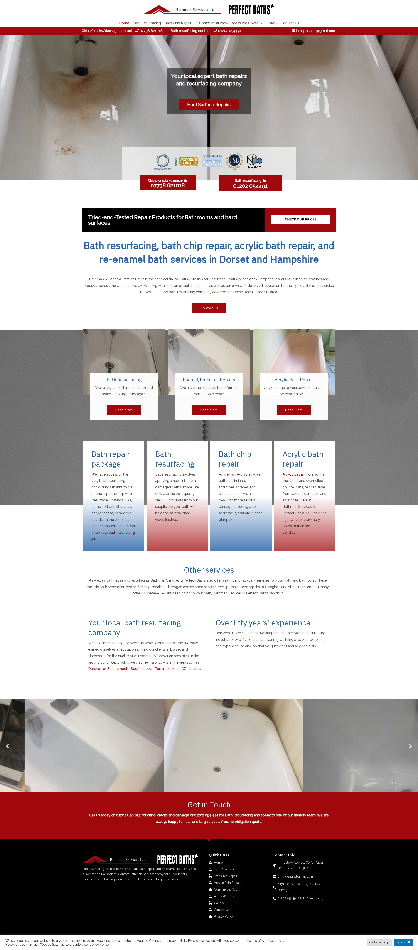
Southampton (142, 669)
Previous (7, 746)
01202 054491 (229, 31)
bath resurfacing (122, 532)
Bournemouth (118, 669)
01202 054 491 (206, 815)
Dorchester (97, 669)
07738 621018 (151, 31)
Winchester (191, 669)
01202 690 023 (128, 815)
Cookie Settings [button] (379, 942)
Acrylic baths (293, 474)
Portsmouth (164, 669)
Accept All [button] (403, 942)
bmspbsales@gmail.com (316, 31)
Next (410, 746)
